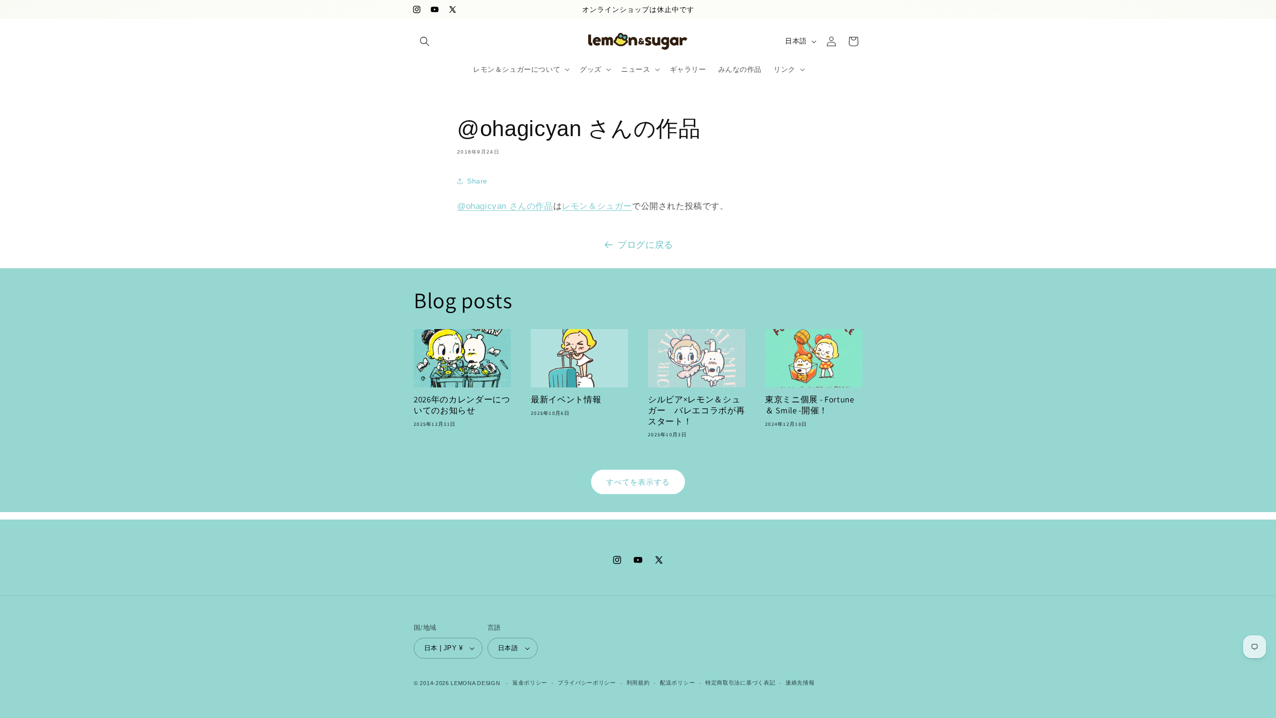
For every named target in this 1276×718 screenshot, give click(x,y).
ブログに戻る (645, 245)
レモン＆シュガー (597, 206)
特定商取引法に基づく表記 (740, 683)
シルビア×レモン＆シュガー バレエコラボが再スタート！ (696, 410)
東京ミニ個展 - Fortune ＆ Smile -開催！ (809, 405)
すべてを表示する (638, 482)
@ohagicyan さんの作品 (505, 206)
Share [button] (477, 181)
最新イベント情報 (566, 399)
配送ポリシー (677, 683)
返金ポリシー (529, 683)
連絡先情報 (800, 683)
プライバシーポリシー (587, 683)
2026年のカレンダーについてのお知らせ (462, 405)
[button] (425, 41)
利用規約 (638, 683)
